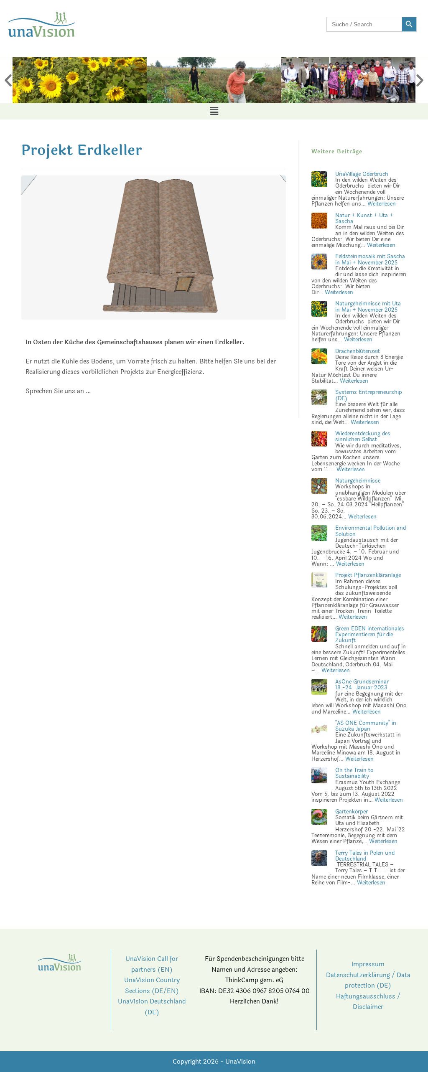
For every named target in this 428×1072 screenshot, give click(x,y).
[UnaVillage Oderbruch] (319, 181)
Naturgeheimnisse (357, 481)
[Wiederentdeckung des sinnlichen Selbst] (319, 441)
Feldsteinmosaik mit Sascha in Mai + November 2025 (370, 259)
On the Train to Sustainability (354, 773)
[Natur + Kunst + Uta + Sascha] (319, 222)
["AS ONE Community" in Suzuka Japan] (319, 730)
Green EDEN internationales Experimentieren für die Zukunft (369, 635)
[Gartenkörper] (319, 818)
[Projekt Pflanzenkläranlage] (319, 582)
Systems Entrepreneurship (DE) (368, 395)
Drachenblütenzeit (357, 351)
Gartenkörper (351, 812)
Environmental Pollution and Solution (370, 531)
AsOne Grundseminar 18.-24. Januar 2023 (362, 685)
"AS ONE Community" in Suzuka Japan (365, 726)
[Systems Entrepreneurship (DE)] (319, 399)
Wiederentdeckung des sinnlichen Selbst (362, 436)
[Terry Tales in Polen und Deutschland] (319, 860)
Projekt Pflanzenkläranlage (368, 575)
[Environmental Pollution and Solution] (319, 535)
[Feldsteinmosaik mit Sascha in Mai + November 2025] (319, 263)
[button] (8, 80)
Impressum (368, 964)
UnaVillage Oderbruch (361, 174)
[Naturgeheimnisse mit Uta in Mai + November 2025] (319, 311)
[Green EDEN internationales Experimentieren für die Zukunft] (319, 635)
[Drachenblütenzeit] (319, 358)
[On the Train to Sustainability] (319, 777)
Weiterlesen (381, 204)
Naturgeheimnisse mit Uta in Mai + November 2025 (368, 307)
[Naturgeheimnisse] (319, 488)
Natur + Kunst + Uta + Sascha (364, 218)
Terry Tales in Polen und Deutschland (365, 856)
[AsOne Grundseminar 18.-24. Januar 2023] (319, 689)
